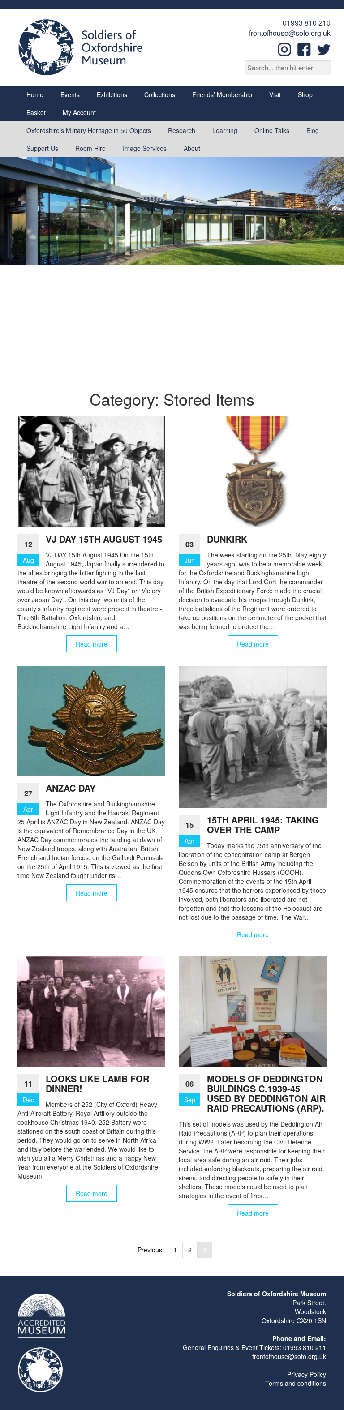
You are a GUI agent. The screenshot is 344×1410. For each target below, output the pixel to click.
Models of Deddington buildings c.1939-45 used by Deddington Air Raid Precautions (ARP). (266, 1093)
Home (34, 94)
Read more (92, 643)
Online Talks (271, 130)
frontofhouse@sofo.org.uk (290, 33)
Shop (305, 94)
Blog (312, 130)
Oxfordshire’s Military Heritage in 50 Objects (88, 130)
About (192, 148)
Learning (224, 130)
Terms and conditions (295, 1383)
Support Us (42, 148)
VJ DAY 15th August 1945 (104, 538)
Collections (159, 94)
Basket (36, 112)
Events (70, 94)
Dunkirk (227, 538)
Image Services (145, 148)
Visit (275, 94)
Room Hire (90, 148)
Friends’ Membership (222, 94)
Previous (150, 1249)
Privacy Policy (306, 1374)
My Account (79, 112)
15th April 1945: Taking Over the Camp (263, 824)
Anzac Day (70, 787)
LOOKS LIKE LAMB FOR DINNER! (97, 1083)
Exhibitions (112, 94)
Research (181, 130)
